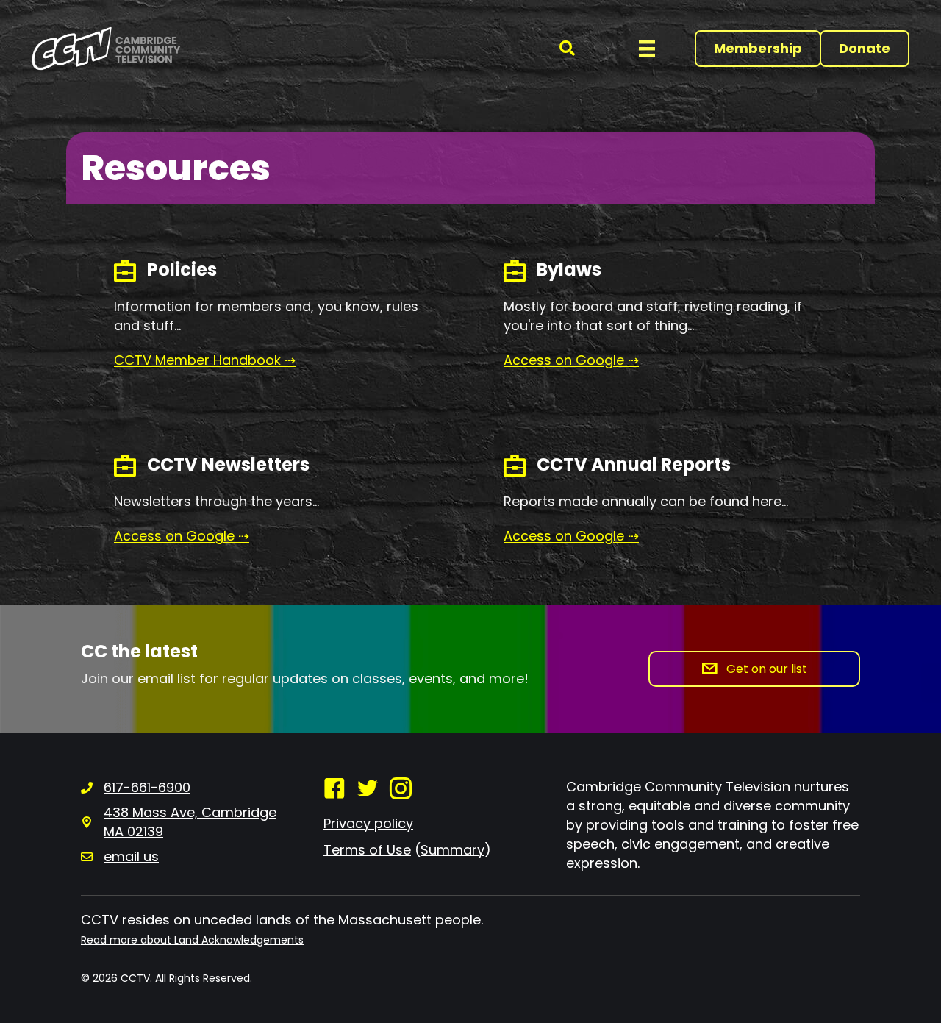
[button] (567, 48)
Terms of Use (367, 850)
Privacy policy (368, 823)
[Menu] (647, 48)
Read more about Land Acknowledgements (192, 940)
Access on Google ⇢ (181, 536)
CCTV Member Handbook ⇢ (205, 360)
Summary (452, 850)
